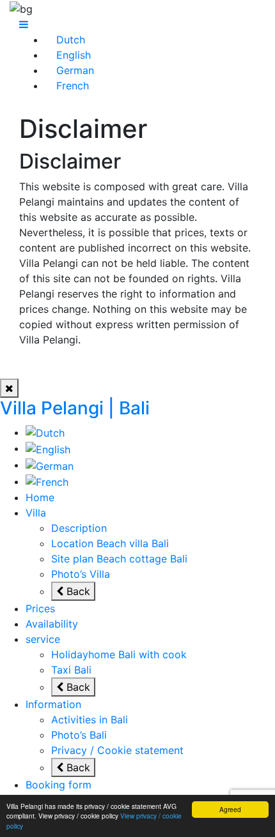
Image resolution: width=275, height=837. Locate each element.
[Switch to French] (47, 481)
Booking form (58, 784)
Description (79, 528)
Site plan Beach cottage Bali (119, 558)
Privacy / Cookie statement (117, 750)
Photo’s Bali (79, 734)
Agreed (230, 809)
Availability (52, 623)
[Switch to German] (50, 464)
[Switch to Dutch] (45, 432)
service (43, 639)
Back (76, 591)
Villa (36, 512)
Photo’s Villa (80, 574)
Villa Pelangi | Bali (75, 408)
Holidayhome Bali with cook (119, 654)
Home (40, 497)
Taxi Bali (71, 669)
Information (53, 704)
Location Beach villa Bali (110, 543)
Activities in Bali (89, 719)
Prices (40, 608)
